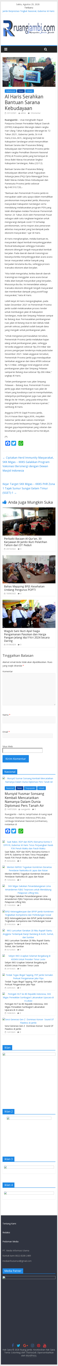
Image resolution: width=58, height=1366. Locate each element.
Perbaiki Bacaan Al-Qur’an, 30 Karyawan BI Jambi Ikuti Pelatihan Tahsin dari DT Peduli (25, 542)
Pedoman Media (10, 1241)
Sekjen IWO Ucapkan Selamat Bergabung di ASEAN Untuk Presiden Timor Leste (26, 964)
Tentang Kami (9, 1223)
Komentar (8, 671)
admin (23, 113)
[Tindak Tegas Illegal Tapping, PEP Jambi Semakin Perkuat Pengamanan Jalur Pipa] (28, 975)
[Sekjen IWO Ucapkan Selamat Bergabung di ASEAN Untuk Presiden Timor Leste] (28, 955)
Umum (29, 91)
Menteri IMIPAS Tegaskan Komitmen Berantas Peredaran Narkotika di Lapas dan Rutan (27, 875)
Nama (6, 714)
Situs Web (8, 746)
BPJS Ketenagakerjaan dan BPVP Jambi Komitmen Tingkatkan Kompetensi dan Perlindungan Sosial (29, 920)
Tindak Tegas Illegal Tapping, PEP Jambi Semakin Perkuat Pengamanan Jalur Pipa (28, 983)
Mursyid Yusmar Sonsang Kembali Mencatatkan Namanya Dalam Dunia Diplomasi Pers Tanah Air (24, 799)
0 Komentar (35, 113)
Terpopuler (30, 788)
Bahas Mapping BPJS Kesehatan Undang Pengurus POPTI (24, 588)
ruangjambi (25, 809)
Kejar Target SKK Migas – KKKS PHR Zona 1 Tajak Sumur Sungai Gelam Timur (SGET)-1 (29, 488)
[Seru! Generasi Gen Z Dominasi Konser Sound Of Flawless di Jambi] (28, 1019)
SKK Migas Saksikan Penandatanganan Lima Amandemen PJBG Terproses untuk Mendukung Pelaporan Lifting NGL (28, 899)
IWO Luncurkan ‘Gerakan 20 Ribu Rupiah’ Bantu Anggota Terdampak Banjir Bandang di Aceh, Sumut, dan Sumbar (27, 943)
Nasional (10, 788)
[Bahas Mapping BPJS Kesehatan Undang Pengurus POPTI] (29, 557)
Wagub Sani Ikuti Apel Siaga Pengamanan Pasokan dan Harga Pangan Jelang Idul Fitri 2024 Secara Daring (27, 636)
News (21, 91)
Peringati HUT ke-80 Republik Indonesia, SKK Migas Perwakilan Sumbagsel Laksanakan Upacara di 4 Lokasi (26, 1006)
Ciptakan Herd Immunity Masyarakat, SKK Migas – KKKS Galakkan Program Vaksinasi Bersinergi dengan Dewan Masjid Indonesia (28, 464)
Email (6, 731)
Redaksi (6, 1232)
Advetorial (10, 91)
